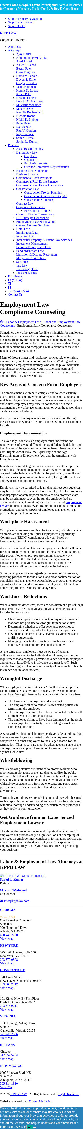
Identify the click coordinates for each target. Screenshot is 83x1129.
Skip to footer (16, 26)
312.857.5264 (9, 1055)
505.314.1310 (9, 1083)
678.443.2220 (9, 935)
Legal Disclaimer (68, 1094)
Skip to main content (21, 22)
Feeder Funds (40, 8)
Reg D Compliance (66, 8)
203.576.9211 (9, 1005)
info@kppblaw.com (16, 901)
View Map (6, 938)
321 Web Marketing (39, 1101)
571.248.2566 (9, 1034)
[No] (34, 1127)
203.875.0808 (9, 959)
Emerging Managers (17, 8)
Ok (29, 1126)
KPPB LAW (8, 33)
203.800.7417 (9, 984)
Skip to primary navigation (25, 18)
